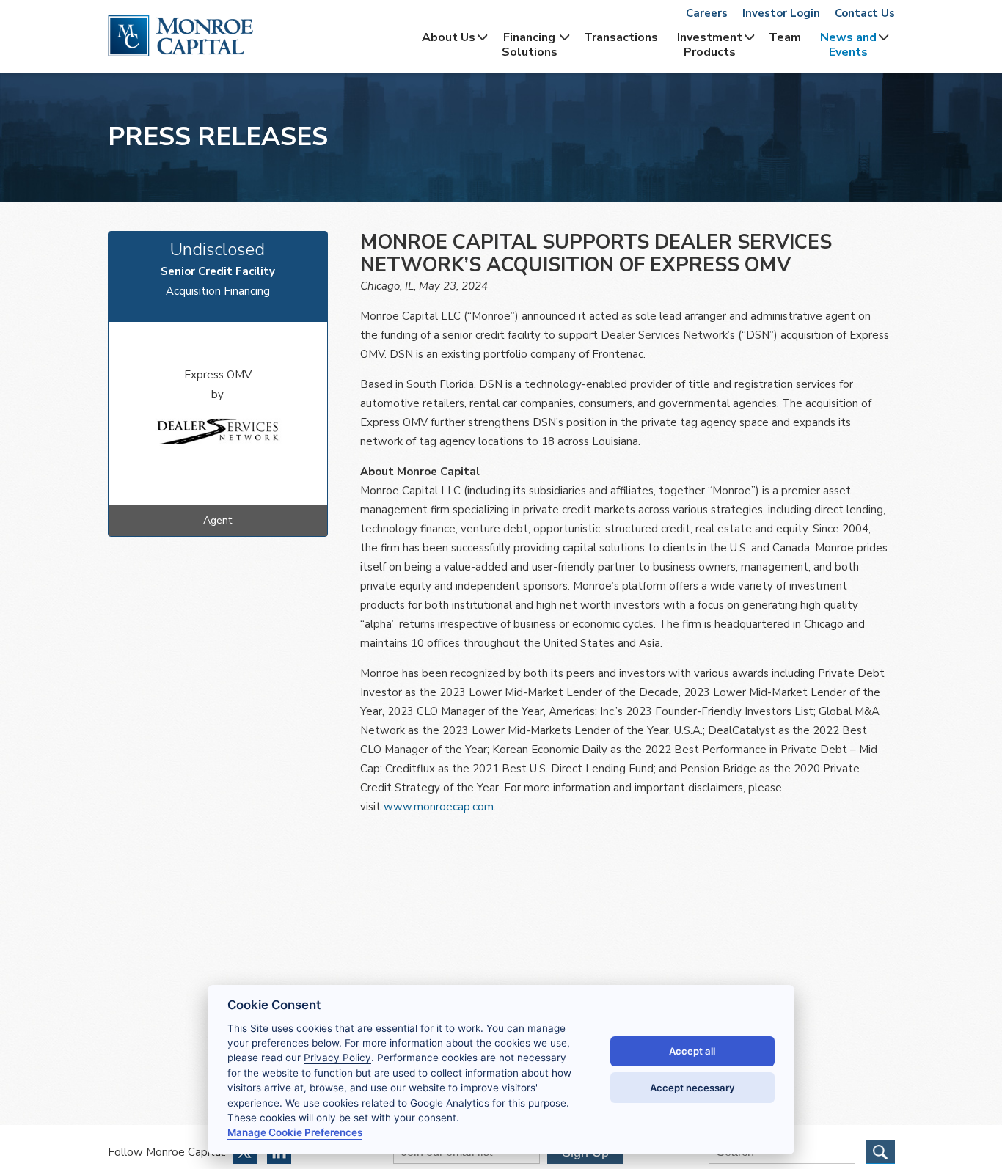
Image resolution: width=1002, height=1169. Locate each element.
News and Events (848, 44)
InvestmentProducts (709, 44)
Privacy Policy (337, 1057)
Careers (707, 13)
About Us (448, 37)
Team (785, 37)
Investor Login (781, 13)
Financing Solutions (529, 44)
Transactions (621, 37)
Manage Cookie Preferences (294, 1132)
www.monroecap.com (439, 806)
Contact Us (865, 13)
